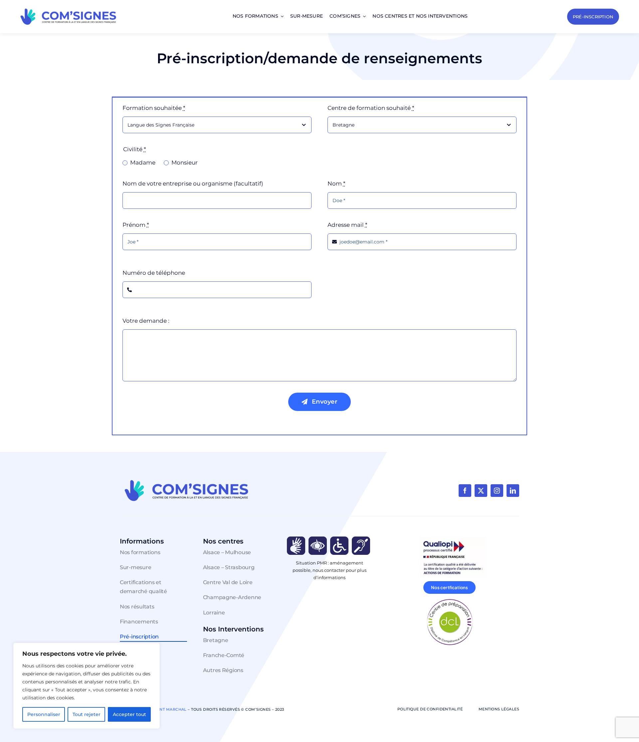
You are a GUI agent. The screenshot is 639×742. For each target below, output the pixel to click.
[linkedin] (513, 490)
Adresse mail (347, 224)
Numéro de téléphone (153, 272)
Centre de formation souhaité (370, 108)
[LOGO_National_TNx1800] (68, 8)
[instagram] (497, 490)
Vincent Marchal (167, 709)
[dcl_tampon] (450, 599)
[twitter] (481, 490)
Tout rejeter (87, 714)
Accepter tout (129, 714)
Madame (142, 162)
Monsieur (184, 162)
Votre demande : (145, 320)
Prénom (135, 224)
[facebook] (465, 490)
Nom (336, 183)
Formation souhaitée (153, 108)
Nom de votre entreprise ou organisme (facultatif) (192, 183)
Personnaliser (43, 714)
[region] (86, 686)
